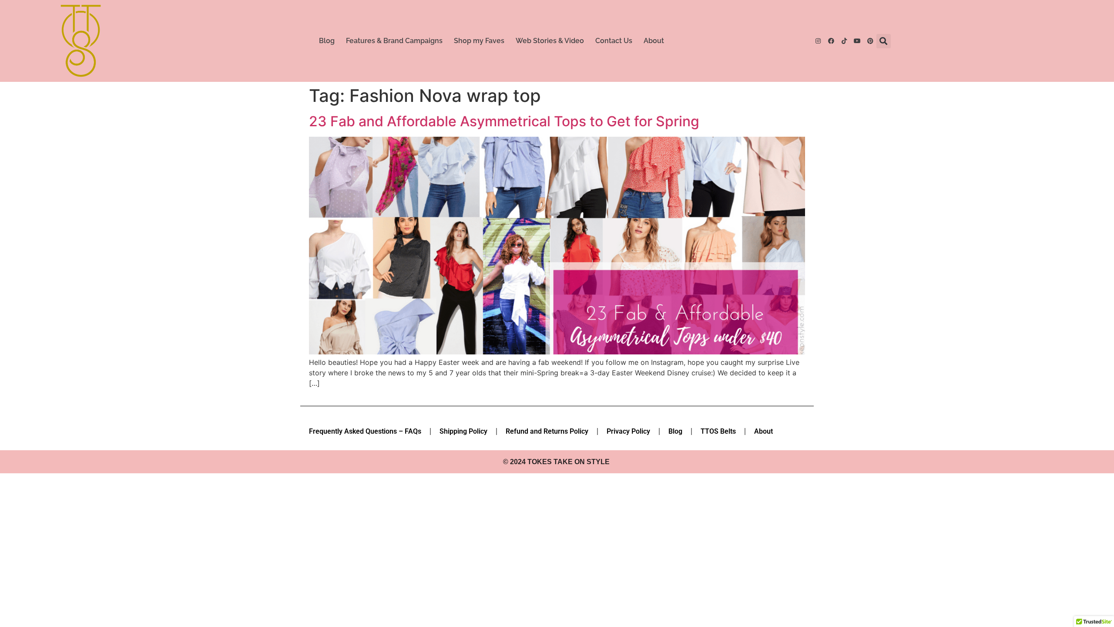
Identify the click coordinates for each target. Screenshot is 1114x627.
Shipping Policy (463, 431)
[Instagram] (818, 41)
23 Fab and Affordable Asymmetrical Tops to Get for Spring (504, 121)
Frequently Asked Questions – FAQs (365, 431)
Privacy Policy (628, 431)
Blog (327, 41)
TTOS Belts (718, 431)
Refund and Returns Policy (547, 431)
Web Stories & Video (550, 41)
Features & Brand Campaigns (394, 41)
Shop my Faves (479, 41)
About (654, 41)
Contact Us (613, 41)
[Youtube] (857, 41)
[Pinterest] (870, 41)
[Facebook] (831, 41)
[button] (883, 41)
